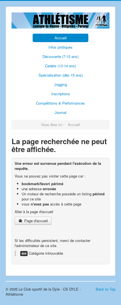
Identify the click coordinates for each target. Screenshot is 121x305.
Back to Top (105, 289)
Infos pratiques (60, 47)
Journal (60, 112)
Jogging (60, 84)
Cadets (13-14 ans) (60, 65)
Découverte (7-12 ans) (60, 56)
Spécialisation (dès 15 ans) (61, 75)
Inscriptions (60, 93)
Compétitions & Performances (60, 103)
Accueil (61, 37)
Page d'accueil (35, 220)
